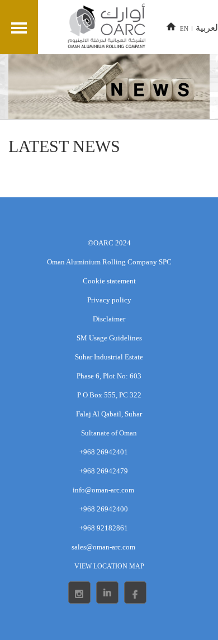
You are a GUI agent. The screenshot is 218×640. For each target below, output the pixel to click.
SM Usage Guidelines (109, 338)
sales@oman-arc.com (103, 547)
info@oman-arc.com (103, 490)
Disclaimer (109, 319)
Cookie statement (109, 281)
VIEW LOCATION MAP (109, 566)
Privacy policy (109, 300)
